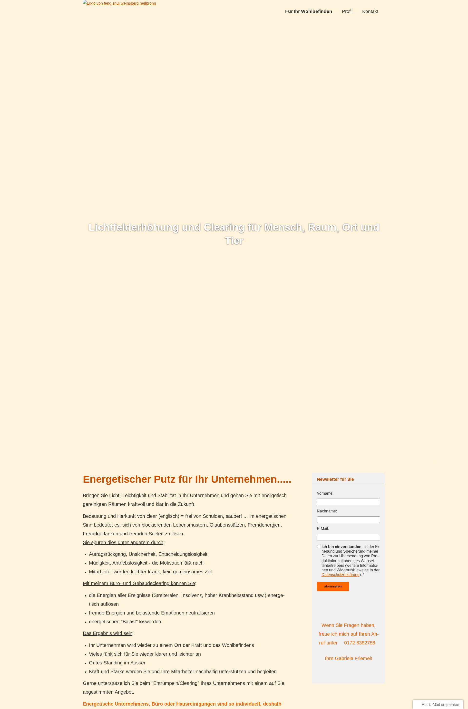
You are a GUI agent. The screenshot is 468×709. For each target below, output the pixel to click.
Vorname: (325, 493)
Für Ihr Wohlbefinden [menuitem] (308, 11)
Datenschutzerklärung (341, 575)
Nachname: (327, 511)
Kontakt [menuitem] (370, 11)
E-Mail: (323, 529)
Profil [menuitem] (347, 11)
